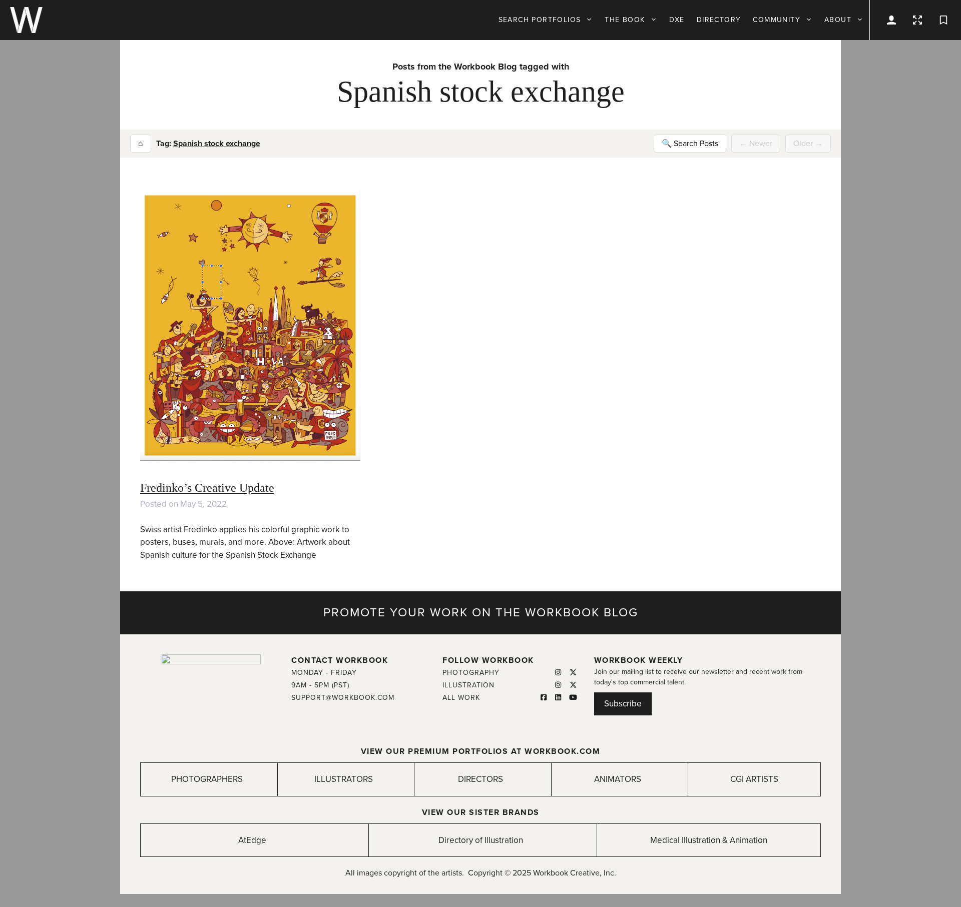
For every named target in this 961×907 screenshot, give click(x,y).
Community (776, 20)
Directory (719, 20)
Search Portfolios (540, 20)
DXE (677, 20)
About (837, 20)
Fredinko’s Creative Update (207, 487)
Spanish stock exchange (216, 144)
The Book (625, 20)
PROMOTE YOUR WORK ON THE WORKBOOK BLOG (480, 612)
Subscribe (623, 703)
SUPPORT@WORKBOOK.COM (342, 697)
